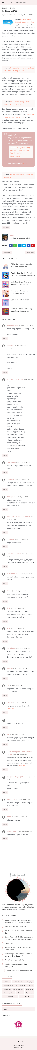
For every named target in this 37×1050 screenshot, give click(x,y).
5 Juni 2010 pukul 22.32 (23, 648)
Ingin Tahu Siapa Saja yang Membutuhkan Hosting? (21, 283)
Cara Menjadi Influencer (20, 300)
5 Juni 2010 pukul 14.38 (21, 479)
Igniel (21, 1047)
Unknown (10, 479)
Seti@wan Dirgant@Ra (15, 777)
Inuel (12, 235)
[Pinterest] (33, 245)
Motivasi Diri (18, 982)
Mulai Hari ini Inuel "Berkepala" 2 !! (17, 926)
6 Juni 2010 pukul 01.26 (19, 703)
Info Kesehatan (18, 989)
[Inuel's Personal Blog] (18, 2)
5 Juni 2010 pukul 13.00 (26, 325)
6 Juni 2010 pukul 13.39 (19, 754)
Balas (5, 338)
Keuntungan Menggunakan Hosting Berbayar (21, 292)
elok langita (11, 462)
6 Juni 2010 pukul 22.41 (23, 799)
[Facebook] (11, 245)
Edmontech (11, 799)
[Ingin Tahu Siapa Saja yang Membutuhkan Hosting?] (5, 284)
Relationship (7, 989)
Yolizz (9, 591)
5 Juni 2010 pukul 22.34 (20, 668)
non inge (10, 497)
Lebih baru (7, 252)
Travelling (30, 985)
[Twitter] (15, 245)
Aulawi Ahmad (12, 574)
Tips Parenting (20, 985)
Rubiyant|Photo (12, 325)
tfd (8, 685)
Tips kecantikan (9, 993)
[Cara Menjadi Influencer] (5, 302)
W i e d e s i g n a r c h (15, 379)
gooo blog (11, 345)
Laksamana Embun (14, 554)
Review (6, 982)
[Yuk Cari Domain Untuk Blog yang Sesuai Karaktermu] (5, 311)
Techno (20, 993)
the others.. (11, 648)
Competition (29, 989)
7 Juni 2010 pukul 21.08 (24, 831)
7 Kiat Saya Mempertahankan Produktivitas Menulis (22, 265)
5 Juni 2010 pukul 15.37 (21, 497)
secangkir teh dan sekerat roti (18, 517)
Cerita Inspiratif (8, 985)
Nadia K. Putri (12, 831)
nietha (9, 817)
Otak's (9, 703)
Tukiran (10, 668)
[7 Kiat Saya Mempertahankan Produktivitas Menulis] (5, 266)
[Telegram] (20, 245)
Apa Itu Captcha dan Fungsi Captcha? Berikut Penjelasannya (23, 274)
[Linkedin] (28, 245)
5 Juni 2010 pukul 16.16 (21, 539)
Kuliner (26, 996)
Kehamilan (29, 993)
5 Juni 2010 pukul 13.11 (22, 345)
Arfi (8, 608)
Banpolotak (11, 709)
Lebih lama (30, 252)
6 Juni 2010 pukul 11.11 (18, 720)
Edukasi (10, 996)
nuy (8, 734)
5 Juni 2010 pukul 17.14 (24, 574)
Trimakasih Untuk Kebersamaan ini (19, 970)
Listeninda (20, 1042)
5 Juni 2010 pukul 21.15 (17, 628)
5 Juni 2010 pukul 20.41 (19, 591)
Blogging (6, 227)
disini (25, 163)
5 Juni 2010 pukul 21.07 (17, 608)
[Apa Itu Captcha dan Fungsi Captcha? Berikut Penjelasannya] (5, 275)
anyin (9, 720)
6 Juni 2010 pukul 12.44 (17, 734)
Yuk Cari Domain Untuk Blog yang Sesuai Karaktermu (21, 310)
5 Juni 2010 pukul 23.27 (17, 685)
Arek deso (22, 766)
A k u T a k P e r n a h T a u (15, 960)
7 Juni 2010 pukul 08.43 (19, 817)
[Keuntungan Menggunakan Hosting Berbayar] (5, 293)
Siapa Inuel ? (9, 943)
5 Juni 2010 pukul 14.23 (23, 462)
